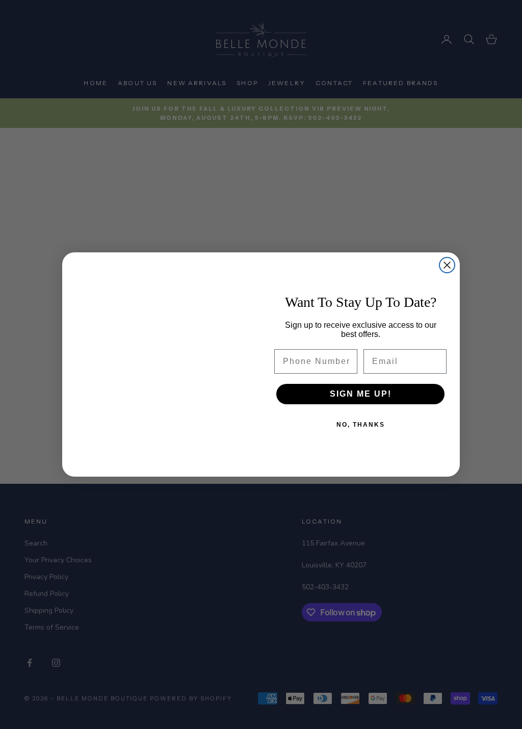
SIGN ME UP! (361, 393)
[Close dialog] (447, 265)
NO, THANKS (360, 424)
